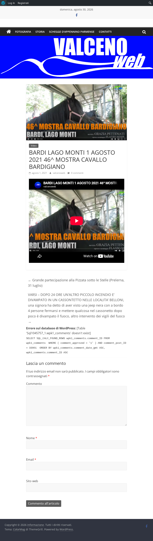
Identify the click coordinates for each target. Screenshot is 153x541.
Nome (31, 438)
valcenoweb (59, 172)
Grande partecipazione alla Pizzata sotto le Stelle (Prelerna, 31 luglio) (76, 283)
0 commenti (77, 172)
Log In (11, 2)
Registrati (23, 2)
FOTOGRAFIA (23, 31)
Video (34, 145)
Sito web (32, 481)
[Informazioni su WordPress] (3, 3)
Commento (34, 384)
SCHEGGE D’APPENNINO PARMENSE (71, 31)
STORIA (40, 31)
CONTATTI (105, 31)
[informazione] (9, 32)
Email (31, 459)
